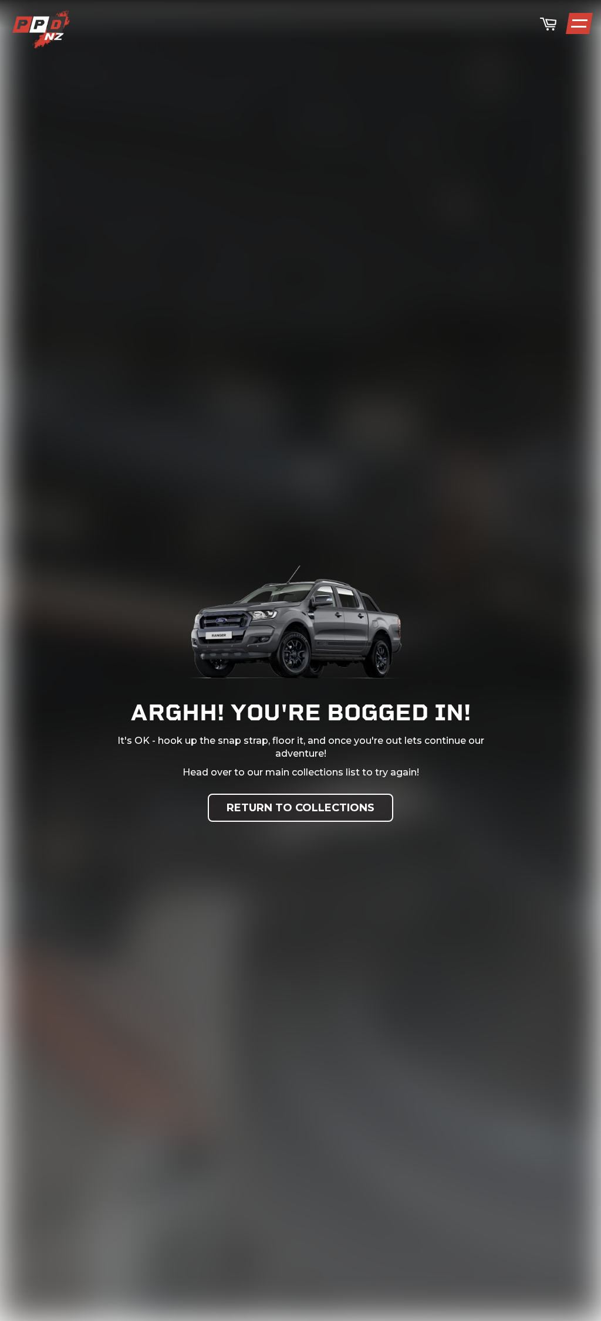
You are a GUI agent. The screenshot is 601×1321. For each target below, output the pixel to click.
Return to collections (300, 807)
